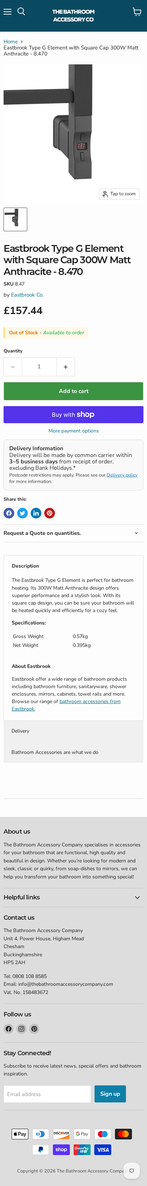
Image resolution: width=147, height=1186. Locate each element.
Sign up (110, 1094)
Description (25, 566)
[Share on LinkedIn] (36, 513)
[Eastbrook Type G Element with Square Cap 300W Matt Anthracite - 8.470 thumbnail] (15, 219)
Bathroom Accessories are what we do (54, 752)
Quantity (13, 351)
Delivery (20, 731)
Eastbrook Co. (27, 294)
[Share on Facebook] (9, 513)
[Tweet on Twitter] (22, 513)
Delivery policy (122, 475)
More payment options (74, 431)
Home (11, 42)
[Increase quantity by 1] (66, 366)
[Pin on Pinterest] (49, 513)
